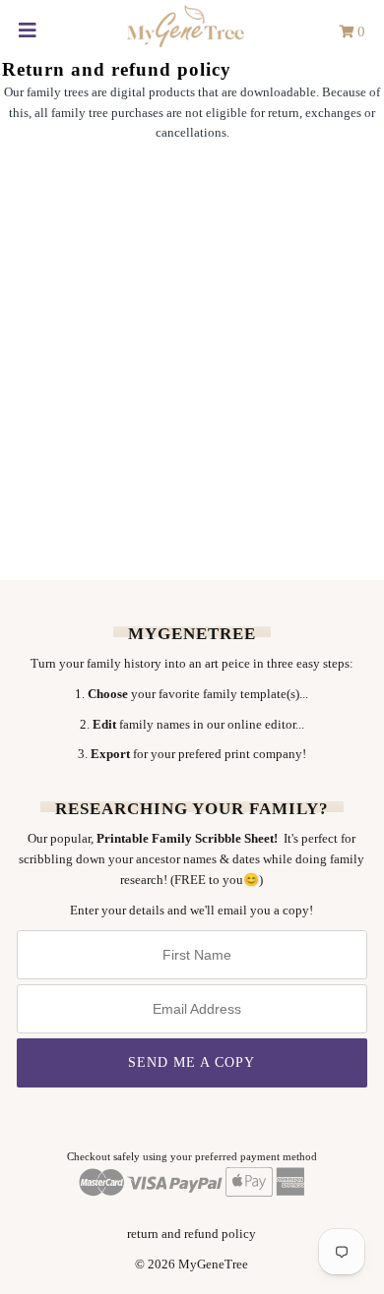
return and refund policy (191, 1233)
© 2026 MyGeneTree (191, 1264)
